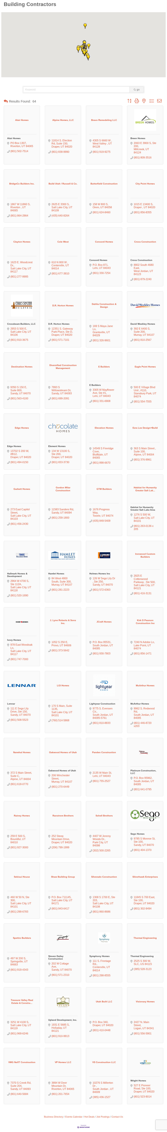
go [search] (138, 89)
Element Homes (57, 446)
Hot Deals (89, 1117)
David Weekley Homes (142, 324)
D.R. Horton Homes (58, 324)
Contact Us (117, 1117)
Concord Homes (98, 260)
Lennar (11, 703)
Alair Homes (14, 138)
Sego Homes (137, 834)
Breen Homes (137, 138)
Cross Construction (141, 260)
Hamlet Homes (56, 573)
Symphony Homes (99, 956)
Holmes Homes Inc (99, 573)
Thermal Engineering (142, 956)
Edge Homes (14, 446)
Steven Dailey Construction (55, 957)
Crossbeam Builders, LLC (21, 324)
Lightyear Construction (102, 703)
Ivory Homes (14, 640)
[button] (85, 26)
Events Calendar (73, 1117)
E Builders (95, 385)
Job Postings (103, 1117)
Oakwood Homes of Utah (62, 770)
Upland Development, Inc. (62, 1020)
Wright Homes (138, 1080)
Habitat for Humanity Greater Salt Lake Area (142, 508)
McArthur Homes (139, 703)
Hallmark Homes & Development (17, 574)
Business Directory (53, 1117)
